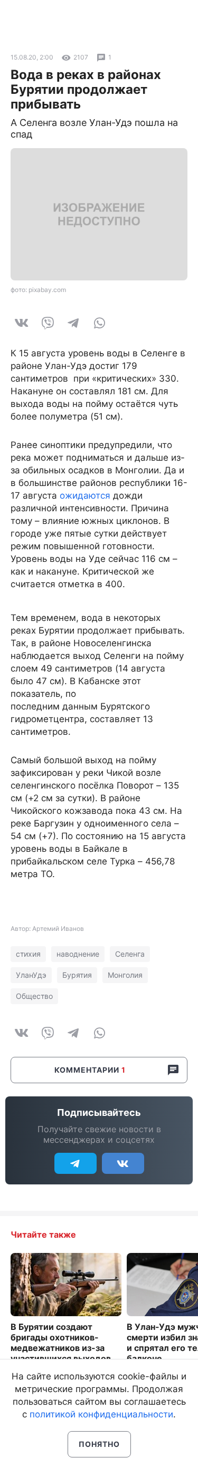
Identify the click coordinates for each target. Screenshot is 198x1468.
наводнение (77, 953)
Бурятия (77, 974)
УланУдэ (31, 974)
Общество (34, 995)
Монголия (125, 974)
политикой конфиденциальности (101, 1414)
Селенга (130, 953)
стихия (28, 953)
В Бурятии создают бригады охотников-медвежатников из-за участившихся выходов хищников (61, 1347)
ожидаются (85, 495)
